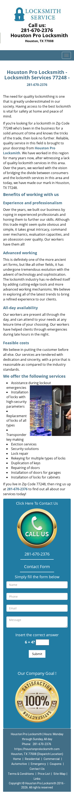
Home (17, 759)
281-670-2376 (37, 30)
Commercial (52, 759)
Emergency (38, 764)
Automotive (19, 764)
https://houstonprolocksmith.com (37, 749)
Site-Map (59, 773)
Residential (32, 759)
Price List (44, 773)
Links (37, 778)
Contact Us (37, 768)
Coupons (55, 764)
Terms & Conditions (21, 773)
